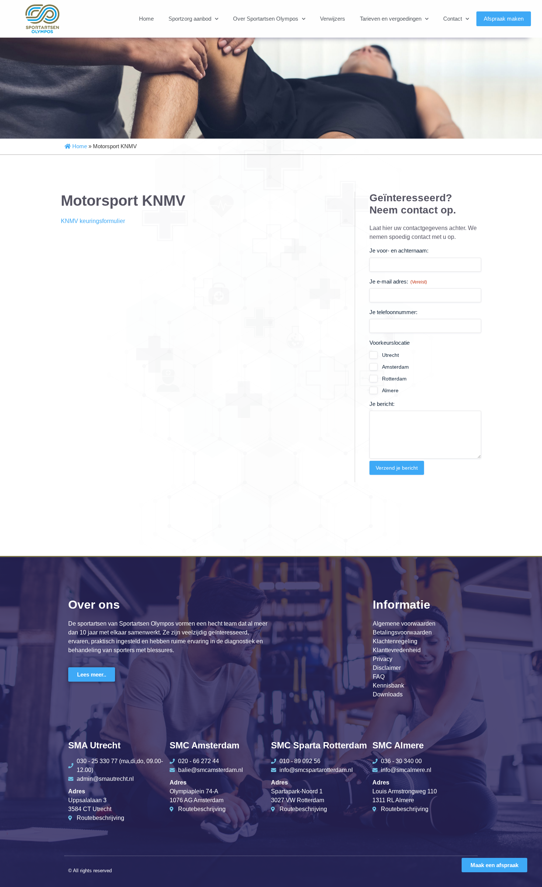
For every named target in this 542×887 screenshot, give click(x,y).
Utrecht (390, 355)
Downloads (388, 694)
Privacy (382, 659)
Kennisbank (388, 685)
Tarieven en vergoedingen (390, 18)
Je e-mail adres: (398, 281)
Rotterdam (394, 379)
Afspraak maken (504, 18)
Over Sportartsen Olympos (265, 18)
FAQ (379, 677)
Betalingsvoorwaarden (402, 632)
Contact (452, 18)
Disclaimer (387, 668)
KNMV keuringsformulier (93, 221)
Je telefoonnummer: (393, 312)
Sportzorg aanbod (189, 18)
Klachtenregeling (395, 641)
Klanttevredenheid (397, 650)
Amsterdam (395, 367)
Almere (390, 390)
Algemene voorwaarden (404, 623)
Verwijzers (332, 18)
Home (146, 18)
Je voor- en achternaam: (398, 250)
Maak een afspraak (494, 865)
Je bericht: (382, 404)
